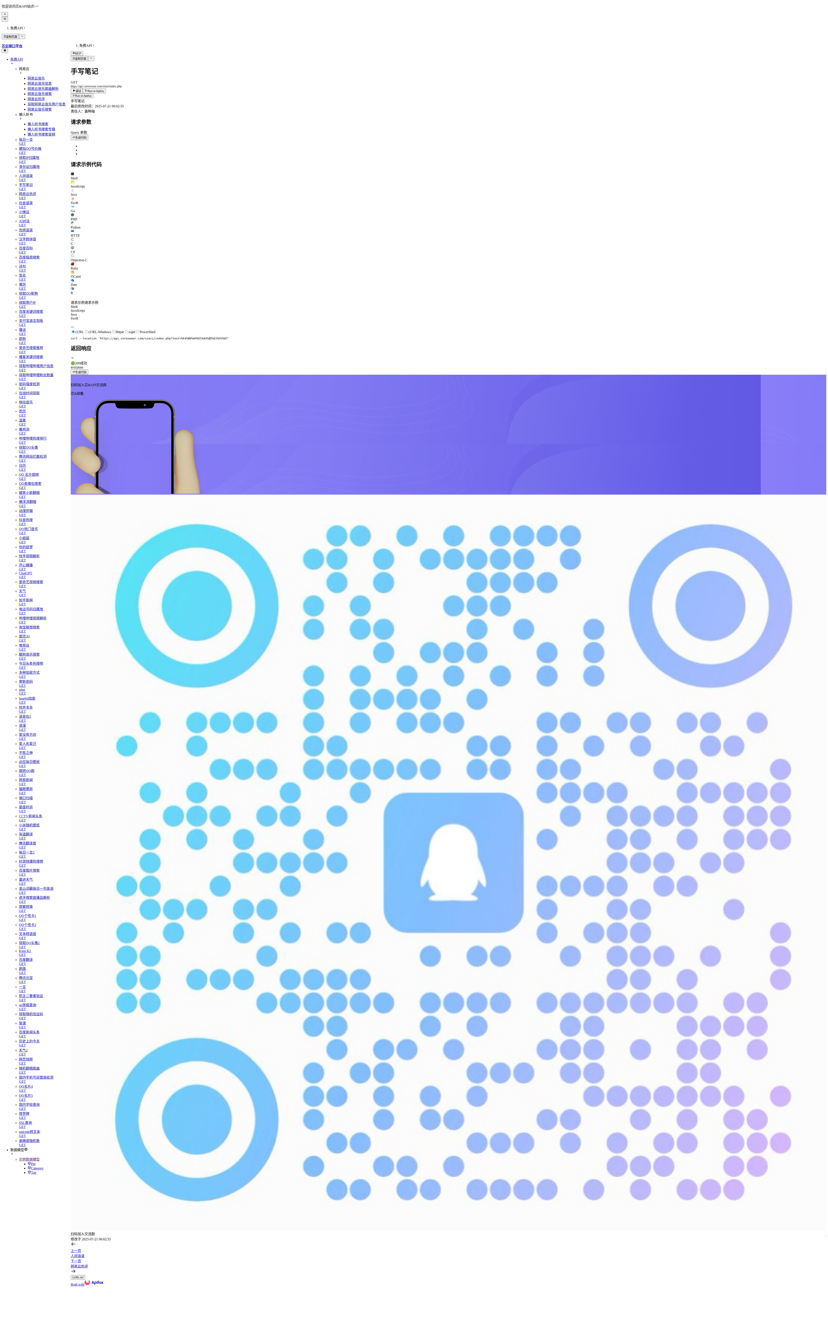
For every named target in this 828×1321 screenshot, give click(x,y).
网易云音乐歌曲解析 (43, 89)
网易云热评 (36, 99)
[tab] (448, 176)
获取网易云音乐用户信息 (47, 104)
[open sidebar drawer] (5, 19)
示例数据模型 (29, 1159)
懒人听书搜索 (38, 124)
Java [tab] (74, 314)
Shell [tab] (74, 307)
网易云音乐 (36, 78)
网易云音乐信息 (40, 83)
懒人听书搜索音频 (41, 134)
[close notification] (5, 14)
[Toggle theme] (5, 50)
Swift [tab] (74, 318)
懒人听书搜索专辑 (41, 129)
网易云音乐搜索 (40, 94)
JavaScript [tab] (78, 310)
